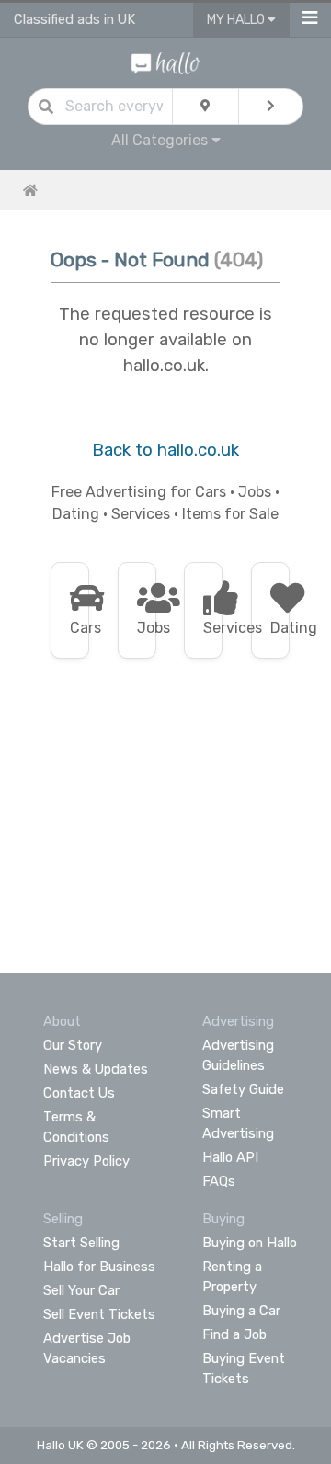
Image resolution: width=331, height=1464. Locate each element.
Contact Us (79, 1093)
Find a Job (234, 1334)
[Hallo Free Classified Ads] (165, 62)
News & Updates (95, 1069)
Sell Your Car (81, 1290)
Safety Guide (243, 1089)
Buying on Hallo (249, 1242)
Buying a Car (241, 1310)
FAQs (218, 1181)
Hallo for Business (99, 1266)
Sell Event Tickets (99, 1314)
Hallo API (230, 1157)
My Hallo (237, 20)
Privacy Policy (86, 1161)
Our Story (72, 1045)
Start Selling (81, 1242)
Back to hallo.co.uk (165, 450)
